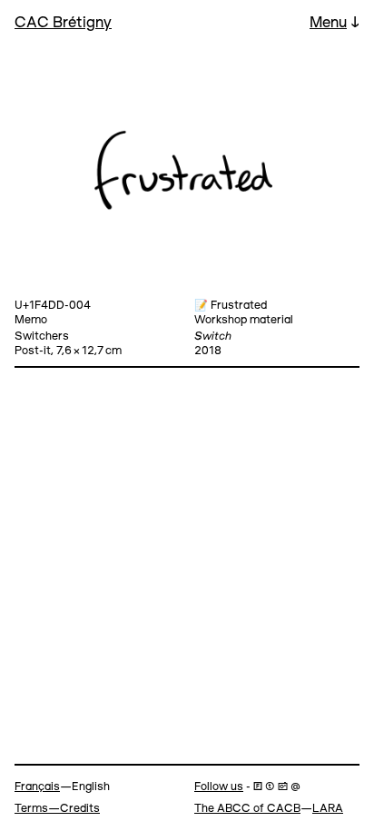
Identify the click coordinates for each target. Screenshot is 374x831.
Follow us (218, 787)
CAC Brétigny (63, 23)
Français (37, 787)
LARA (327, 809)
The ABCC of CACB (247, 809)
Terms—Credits (57, 809)
